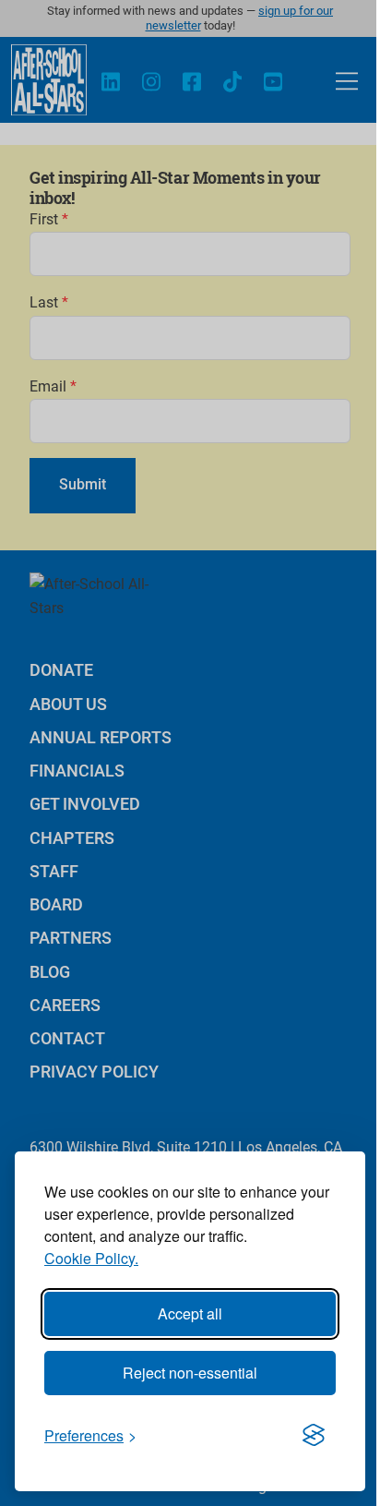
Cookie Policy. (91, 1258)
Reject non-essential (190, 1372)
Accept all (190, 1313)
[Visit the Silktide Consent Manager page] (313, 1436)
